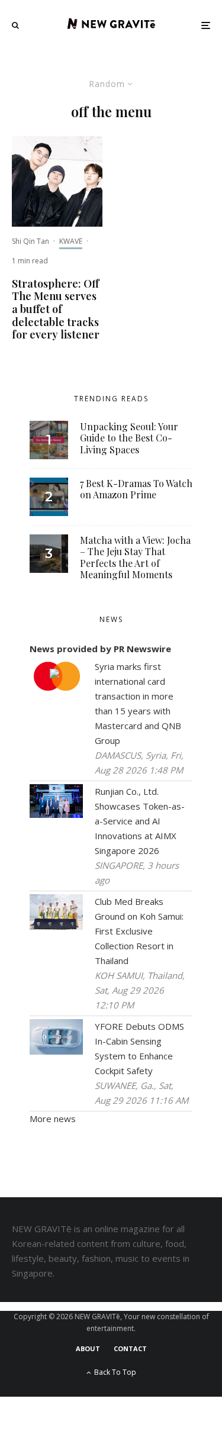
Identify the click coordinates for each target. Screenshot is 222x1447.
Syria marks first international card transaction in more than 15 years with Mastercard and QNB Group (138, 703)
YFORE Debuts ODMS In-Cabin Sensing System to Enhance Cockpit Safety (139, 1048)
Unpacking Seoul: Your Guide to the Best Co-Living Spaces (129, 438)
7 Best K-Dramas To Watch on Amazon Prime (136, 489)
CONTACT (130, 1348)
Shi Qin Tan (30, 241)
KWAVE (70, 241)
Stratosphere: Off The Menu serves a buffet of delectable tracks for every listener (55, 309)
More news (53, 1118)
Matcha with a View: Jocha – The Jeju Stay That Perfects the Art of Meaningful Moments (135, 557)
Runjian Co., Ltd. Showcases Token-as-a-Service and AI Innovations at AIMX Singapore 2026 (140, 820)
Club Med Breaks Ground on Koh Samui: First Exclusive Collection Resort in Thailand (139, 930)
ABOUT (88, 1348)
